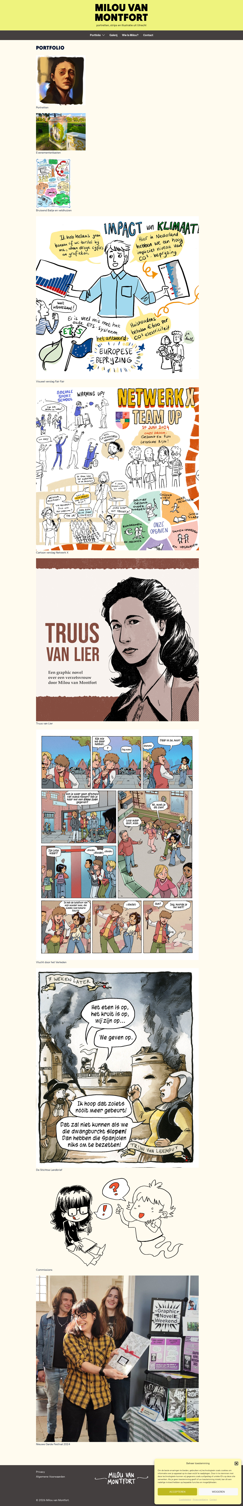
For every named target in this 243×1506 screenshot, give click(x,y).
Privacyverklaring (200, 1499)
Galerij (113, 35)
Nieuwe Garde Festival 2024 (53, 1444)
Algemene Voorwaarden (50, 1476)
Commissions (44, 1269)
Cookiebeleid (185, 1499)
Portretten (42, 107)
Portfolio (95, 35)
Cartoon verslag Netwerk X (52, 552)
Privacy (40, 1471)
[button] (236, 1463)
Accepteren (177, 1491)
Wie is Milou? (130, 35)
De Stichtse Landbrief (49, 1169)
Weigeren (218, 1491)
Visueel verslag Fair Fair (50, 381)
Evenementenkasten (48, 152)
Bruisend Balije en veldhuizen (54, 210)
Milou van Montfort (121, 12)
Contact (213, 1499)
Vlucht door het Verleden (51, 962)
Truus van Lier (44, 723)
